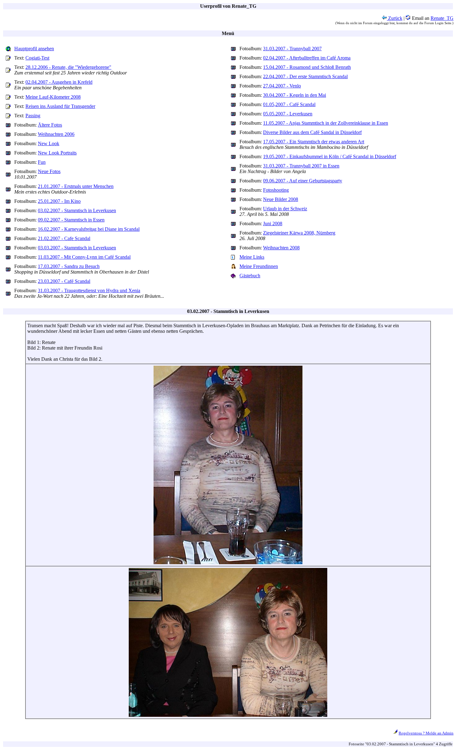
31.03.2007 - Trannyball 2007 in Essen (301, 165)
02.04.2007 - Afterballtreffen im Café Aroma (307, 57)
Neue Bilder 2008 (280, 199)
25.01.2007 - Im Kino (59, 201)
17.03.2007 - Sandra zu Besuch (69, 266)
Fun (42, 162)
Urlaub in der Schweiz (285, 208)
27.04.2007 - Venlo (282, 85)
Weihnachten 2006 (56, 134)
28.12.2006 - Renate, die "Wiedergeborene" (68, 67)
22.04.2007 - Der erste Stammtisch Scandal (305, 76)
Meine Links (251, 257)
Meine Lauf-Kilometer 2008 (53, 97)
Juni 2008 (272, 223)
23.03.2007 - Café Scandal (64, 281)
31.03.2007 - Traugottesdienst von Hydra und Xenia (89, 290)
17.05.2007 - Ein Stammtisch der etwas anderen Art (313, 141)
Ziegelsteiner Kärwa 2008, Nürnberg (299, 232)
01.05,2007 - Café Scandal (289, 104)
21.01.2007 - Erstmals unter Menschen (76, 186)
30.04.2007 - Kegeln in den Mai (294, 95)
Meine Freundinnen (258, 266)
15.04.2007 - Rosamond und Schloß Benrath (307, 67)
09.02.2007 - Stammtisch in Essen (71, 219)
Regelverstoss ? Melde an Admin (426, 733)
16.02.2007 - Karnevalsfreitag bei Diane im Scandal (89, 229)
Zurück (394, 18)
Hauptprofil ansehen (34, 48)
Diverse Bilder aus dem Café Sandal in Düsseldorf (312, 132)
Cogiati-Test (37, 57)
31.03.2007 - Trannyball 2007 (292, 48)
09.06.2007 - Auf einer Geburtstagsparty (302, 180)
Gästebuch (249, 275)
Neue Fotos (49, 171)
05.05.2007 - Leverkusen (287, 113)
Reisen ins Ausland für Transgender (60, 106)
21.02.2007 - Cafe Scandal (64, 238)
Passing (32, 115)
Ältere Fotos (50, 124)
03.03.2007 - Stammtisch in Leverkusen (77, 247)
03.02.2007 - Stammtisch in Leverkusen (77, 210)
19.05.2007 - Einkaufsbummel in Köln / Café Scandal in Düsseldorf (329, 156)
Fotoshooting (276, 190)
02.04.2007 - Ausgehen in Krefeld (58, 82)
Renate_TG (442, 18)
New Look (48, 143)
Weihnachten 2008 (281, 247)
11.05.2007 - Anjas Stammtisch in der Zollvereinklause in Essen (325, 123)
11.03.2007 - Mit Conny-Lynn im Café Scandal (84, 257)
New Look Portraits (57, 152)
